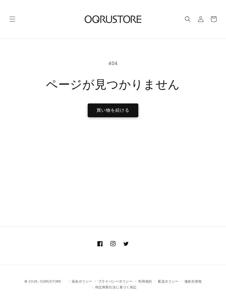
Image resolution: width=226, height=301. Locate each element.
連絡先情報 (193, 281)
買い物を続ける (113, 110)
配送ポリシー (168, 281)
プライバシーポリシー (115, 281)
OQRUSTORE (50, 281)
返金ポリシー (82, 281)
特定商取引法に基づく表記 (116, 287)
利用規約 (145, 281)
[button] (12, 19)
